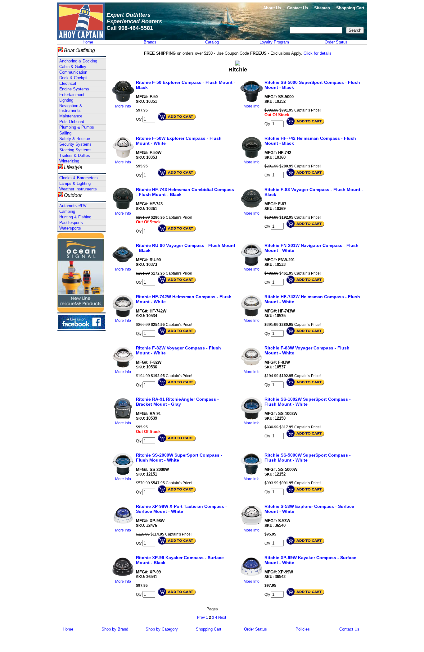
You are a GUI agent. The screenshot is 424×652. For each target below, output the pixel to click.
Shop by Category (162, 629)
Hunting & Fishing (75, 217)
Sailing (65, 133)
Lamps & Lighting (75, 183)
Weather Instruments (78, 189)
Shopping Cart (350, 8)
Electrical (67, 83)
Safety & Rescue (74, 138)
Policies (302, 629)
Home (88, 42)
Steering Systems (75, 150)
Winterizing (69, 161)
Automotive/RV (73, 205)
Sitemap (322, 8)
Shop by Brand (114, 629)
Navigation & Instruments (70, 108)
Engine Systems (74, 89)
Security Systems (75, 144)
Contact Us (297, 8)
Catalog (212, 42)
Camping (67, 211)
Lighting (66, 100)
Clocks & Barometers (78, 178)
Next (222, 617)
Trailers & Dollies (74, 155)
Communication (73, 72)
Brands (150, 42)
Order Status (336, 42)
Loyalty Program (274, 42)
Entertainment (71, 94)
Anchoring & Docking (78, 61)
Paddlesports (71, 222)
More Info (123, 106)
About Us (272, 8)
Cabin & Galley (72, 66)
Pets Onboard (71, 121)
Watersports (70, 228)
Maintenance (70, 116)
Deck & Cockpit (73, 77)
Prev (201, 617)
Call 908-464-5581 (129, 28)
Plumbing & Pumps (76, 127)
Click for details (318, 53)
